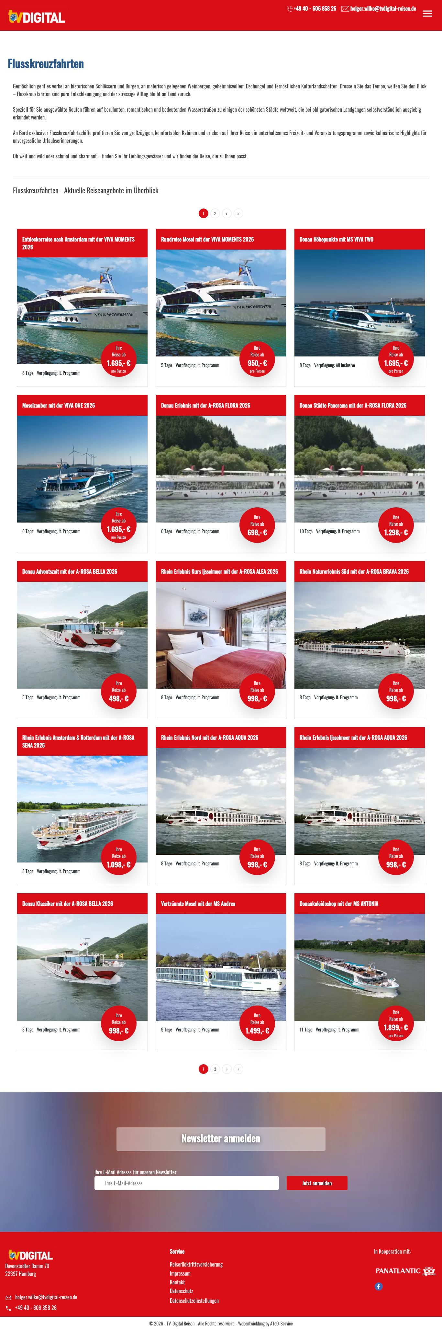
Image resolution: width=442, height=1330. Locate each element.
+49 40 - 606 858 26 (36, 1308)
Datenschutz (181, 1291)
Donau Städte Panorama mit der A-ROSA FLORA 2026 (353, 405)
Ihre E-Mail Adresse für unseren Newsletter (135, 1172)
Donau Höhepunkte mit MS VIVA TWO (336, 239)
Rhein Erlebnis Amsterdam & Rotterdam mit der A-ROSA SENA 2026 (78, 741)
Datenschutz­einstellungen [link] (194, 1300)
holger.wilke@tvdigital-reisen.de (46, 1297)
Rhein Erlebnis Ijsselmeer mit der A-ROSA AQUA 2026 (353, 737)
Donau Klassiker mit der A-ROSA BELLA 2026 (67, 903)
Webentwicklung (251, 1323)
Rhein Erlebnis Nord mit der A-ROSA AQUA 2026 (209, 737)
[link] (36, 14)
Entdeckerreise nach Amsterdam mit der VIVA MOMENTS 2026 (78, 243)
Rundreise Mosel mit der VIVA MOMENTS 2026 (207, 239)
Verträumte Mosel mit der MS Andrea (198, 903)
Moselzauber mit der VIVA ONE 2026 (58, 405)
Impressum (180, 1273)
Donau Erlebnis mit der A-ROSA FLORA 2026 (205, 405)
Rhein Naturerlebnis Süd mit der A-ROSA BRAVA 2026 (354, 571)
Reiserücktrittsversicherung (196, 1264)
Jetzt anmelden (317, 1183)
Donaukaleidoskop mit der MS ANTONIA (339, 903)
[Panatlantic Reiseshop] (405, 1270)
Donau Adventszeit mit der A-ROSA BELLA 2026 (69, 571)
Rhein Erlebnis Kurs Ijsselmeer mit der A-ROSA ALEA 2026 (219, 571)
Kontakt (177, 1282)
